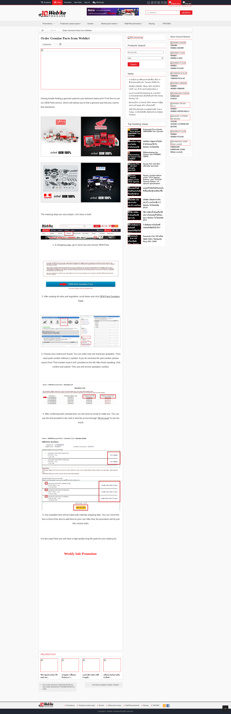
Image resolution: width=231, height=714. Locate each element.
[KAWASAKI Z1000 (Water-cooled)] (180, 144)
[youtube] (162, 2)
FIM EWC (167, 23)
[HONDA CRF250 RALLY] (180, 106)
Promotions (47, 23)
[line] (149, 2)
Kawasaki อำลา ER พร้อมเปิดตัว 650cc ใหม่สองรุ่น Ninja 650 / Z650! (153, 238)
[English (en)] (174, 2)
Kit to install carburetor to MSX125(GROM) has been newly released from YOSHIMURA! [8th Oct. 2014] (59, 687)
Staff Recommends (133, 23)
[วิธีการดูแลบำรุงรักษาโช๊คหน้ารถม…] (49, 665)
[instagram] (155, 2)
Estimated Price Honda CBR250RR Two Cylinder (153, 130)
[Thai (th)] (186, 2)
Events (90, 23)
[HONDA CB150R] (178, 43)
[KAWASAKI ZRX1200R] (179, 93)
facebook (167, 705)
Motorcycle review (109, 23)
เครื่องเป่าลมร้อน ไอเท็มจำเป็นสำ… (111, 676)
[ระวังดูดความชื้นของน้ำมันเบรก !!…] (70, 665)
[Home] (42, 30)
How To (53, 30)
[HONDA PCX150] (178, 131)
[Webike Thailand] (52, 16)
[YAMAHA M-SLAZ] (178, 73)
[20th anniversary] (135, 38)
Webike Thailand (113, 711)
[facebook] (159, 2)
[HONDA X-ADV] (177, 53)
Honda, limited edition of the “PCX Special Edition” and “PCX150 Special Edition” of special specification (152, 179)
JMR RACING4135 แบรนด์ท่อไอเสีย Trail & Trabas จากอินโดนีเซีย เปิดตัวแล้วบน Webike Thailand (146, 112)
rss (164, 705)
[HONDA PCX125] (178, 63)
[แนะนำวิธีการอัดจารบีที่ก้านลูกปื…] (91, 665)
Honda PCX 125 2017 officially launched (151, 165)
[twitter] (165, 2)
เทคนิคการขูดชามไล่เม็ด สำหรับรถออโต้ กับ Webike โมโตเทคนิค (152, 144)
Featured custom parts (70, 23)
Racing (152, 23)
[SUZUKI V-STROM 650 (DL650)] (180, 119)
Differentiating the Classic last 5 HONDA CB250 (152, 154)
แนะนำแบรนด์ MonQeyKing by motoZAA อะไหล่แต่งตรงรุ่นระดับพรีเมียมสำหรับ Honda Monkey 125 (146, 95)
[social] (152, 2)
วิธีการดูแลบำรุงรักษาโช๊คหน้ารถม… (49, 676)
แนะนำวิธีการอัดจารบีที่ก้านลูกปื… (90, 676)
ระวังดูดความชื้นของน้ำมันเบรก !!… (68, 676)
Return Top (225, 708)
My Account (103, 418)
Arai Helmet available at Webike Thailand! (105, 685)
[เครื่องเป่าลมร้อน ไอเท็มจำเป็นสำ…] (112, 665)
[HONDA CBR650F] (178, 83)
